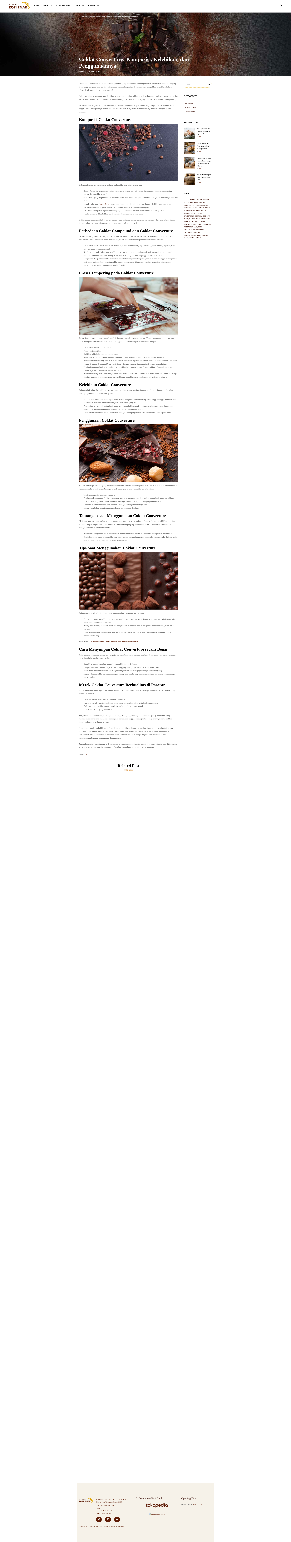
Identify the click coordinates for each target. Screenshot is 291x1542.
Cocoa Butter (104, 204)
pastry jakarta (190, 224)
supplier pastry (190, 235)
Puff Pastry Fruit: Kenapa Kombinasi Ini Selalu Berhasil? (113, 1346)
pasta (186, 221)
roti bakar (188, 230)
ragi (195, 227)
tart (199, 235)
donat (198, 210)
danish (195, 208)
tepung (204, 235)
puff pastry (188, 227)
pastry (191, 221)
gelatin (194, 213)
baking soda (188, 202)
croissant (188, 208)
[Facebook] (99, 1519)
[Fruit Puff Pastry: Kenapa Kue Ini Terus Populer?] (128, 942)
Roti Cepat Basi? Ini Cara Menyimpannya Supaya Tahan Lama (203, 131)
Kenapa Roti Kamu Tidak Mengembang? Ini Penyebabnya (203, 146)
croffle (204, 205)
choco (191, 205)
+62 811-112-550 (106, 1511)
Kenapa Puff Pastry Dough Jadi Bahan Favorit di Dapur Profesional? (119, 1463)
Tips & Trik (190, 112)
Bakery (186, 199)
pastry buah (200, 221)
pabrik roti (205, 219)
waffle (198, 238)
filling (204, 210)
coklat (197, 205)
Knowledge (190, 107)
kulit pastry (189, 216)
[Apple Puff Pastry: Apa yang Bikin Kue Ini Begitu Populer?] (128, 1059)
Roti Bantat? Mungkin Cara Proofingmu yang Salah (204, 177)
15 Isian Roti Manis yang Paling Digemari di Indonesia (111, 878)
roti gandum (198, 230)
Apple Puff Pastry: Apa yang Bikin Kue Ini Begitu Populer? (114, 1112)
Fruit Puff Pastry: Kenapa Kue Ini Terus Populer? (108, 995)
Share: (81, 755)
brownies (198, 202)
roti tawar (188, 232)
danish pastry (189, 210)
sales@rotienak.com (107, 1505)
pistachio (200, 224)
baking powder (203, 199)
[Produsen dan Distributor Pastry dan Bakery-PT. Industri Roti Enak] (19, 6)
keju (200, 213)
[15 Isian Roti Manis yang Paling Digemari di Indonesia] (128, 825)
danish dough (204, 208)
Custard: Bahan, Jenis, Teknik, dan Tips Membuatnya (114, 641)
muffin (192, 219)
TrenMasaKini (119, 1526)
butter (205, 202)
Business (189, 103)
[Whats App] (86, 755)
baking (193, 199)
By (81, 71)
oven (198, 219)
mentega (198, 216)
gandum (187, 213)
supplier (196, 232)
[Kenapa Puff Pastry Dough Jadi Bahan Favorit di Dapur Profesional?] (128, 1410)
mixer (186, 219)
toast (186, 238)
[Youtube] (117, 1519)
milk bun (206, 216)
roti (200, 227)
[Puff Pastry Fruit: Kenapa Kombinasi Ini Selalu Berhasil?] (128, 1293)
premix (208, 224)
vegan (191, 238)
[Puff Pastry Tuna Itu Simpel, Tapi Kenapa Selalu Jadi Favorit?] (128, 1176)
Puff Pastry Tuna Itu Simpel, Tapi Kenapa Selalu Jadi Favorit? (115, 1229)
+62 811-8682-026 (107, 1513)
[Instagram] (108, 1519)
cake (186, 205)
